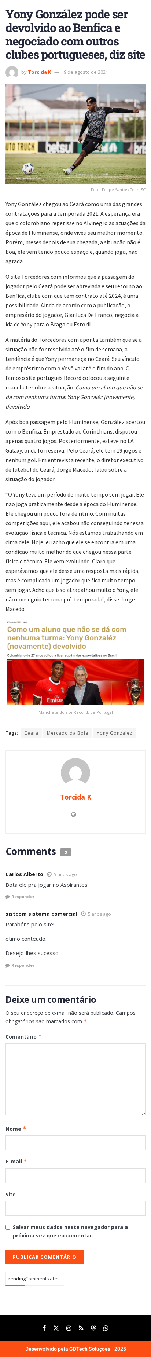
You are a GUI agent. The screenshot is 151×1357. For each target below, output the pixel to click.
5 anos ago (65, 874)
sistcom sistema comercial (41, 913)
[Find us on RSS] (81, 1328)
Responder (22, 896)
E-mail (16, 1161)
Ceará (31, 733)
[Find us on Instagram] (68, 1328)
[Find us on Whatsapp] (105, 1328)
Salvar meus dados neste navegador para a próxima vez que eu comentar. (70, 1231)
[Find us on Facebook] (44, 1328)
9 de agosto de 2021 (86, 72)
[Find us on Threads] (93, 1328)
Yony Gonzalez (114, 733)
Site (10, 1194)
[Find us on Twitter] (56, 1328)
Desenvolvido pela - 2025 (75, 1349)
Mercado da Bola (67, 733)
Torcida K (39, 72)
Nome (15, 1128)
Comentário (23, 1036)
